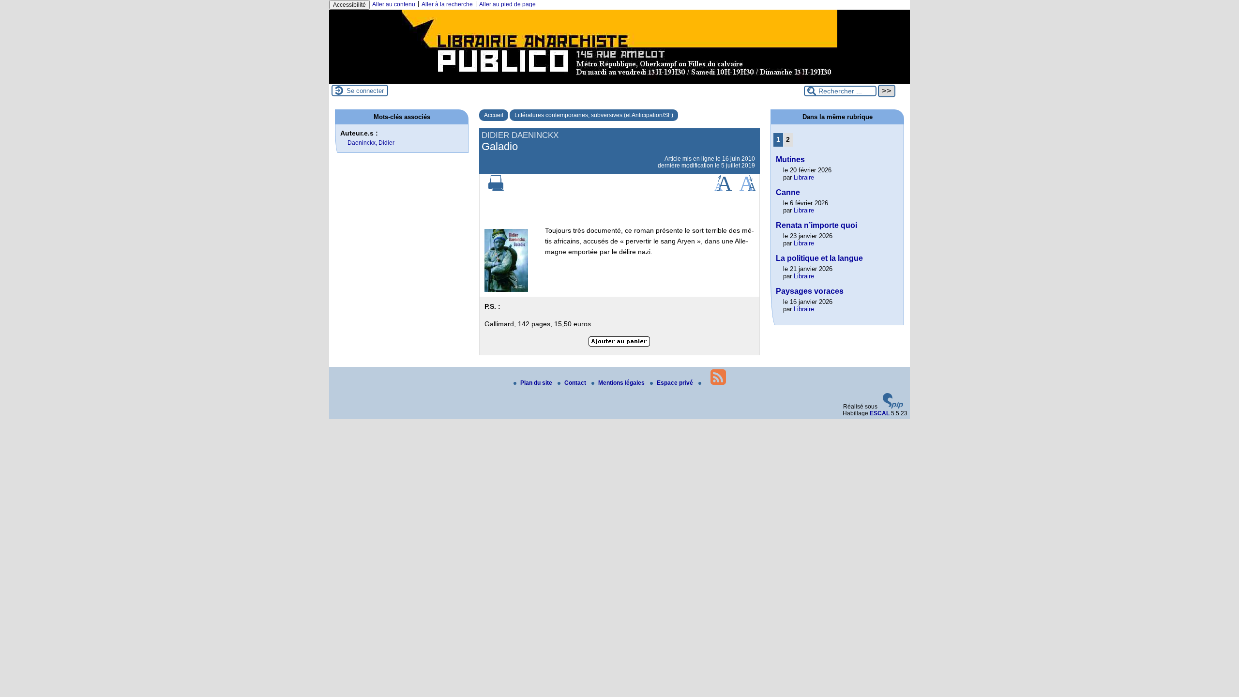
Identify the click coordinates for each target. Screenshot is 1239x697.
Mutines (790, 159)
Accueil (493, 115)
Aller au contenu (393, 4)
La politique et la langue (819, 258)
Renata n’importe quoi (816, 225)
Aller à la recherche (447, 4)
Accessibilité (349, 4)
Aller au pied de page (507, 4)
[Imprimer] (496, 188)
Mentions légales (622, 382)
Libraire (804, 177)
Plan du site (537, 382)
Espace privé (676, 382)
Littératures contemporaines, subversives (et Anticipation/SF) (593, 115)
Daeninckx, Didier (371, 142)
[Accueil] (619, 80)
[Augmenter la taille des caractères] (723, 188)
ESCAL (880, 413)
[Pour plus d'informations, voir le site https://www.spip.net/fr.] (893, 406)
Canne (788, 192)
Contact (576, 382)
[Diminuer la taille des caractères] (747, 188)
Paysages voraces (810, 291)
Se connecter (365, 90)
